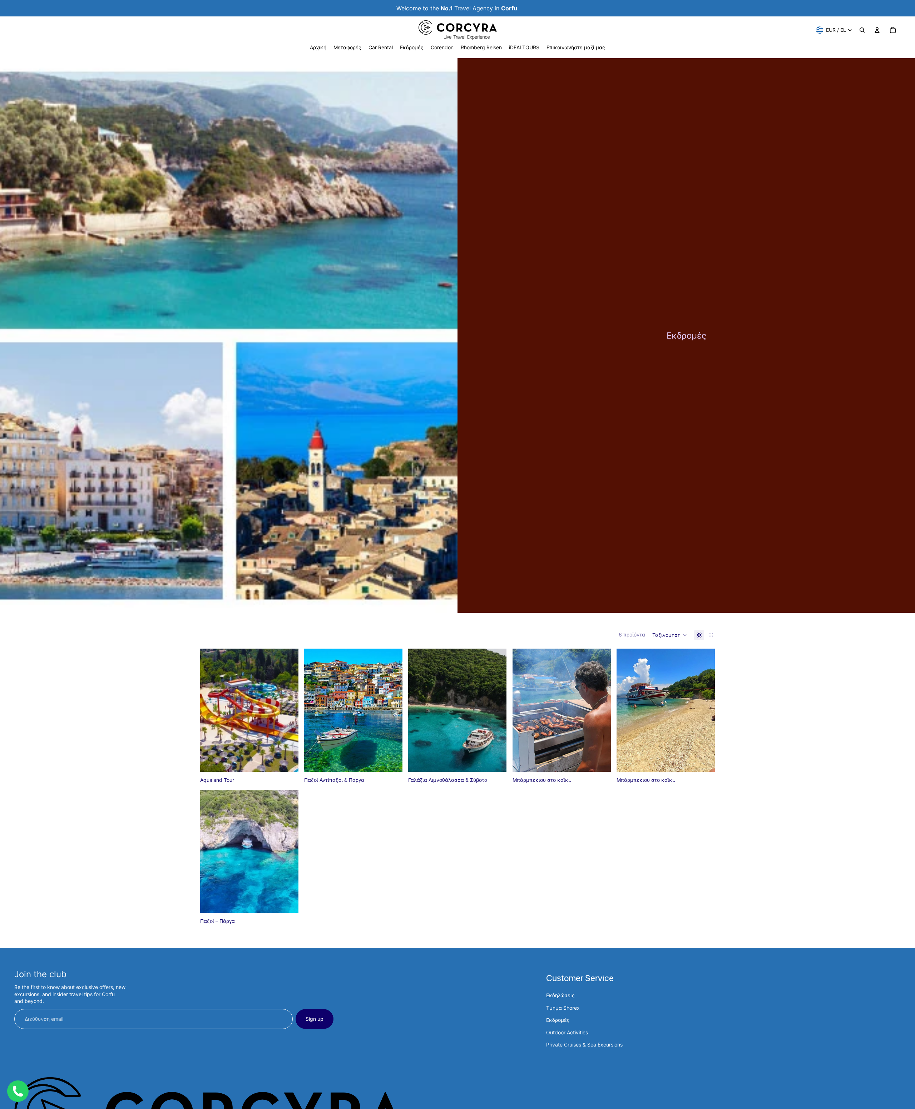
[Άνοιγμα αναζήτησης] (862, 30)
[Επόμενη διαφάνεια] (600, 710)
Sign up (314, 1019)
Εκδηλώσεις (560, 995)
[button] (669, 635)
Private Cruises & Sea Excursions (584, 1044)
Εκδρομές (558, 1020)
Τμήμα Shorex (563, 1008)
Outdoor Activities (567, 1032)
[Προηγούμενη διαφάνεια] (523, 710)
